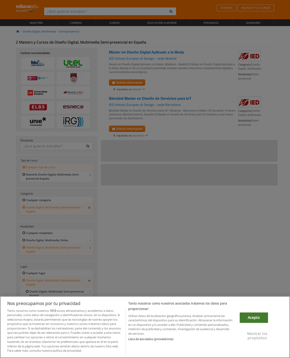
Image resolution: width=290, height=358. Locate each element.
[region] (145, 327)
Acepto (254, 317)
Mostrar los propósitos (257, 335)
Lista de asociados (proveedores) (150, 339)
